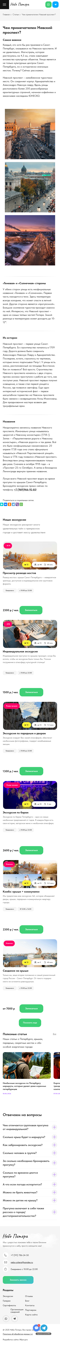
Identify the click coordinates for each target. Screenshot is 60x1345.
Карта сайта (31, 1314)
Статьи (16, 14)
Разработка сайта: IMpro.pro (15, 1339)
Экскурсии (8, 1296)
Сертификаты (9, 1305)
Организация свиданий (16, 1310)
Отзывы (29, 1296)
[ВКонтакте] (5, 504)
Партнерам (30, 1310)
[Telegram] (13, 504)
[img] (30, 634)
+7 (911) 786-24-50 (20, 1255)
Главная (6, 14)
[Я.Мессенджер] (1, 504)
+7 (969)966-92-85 (25, 489)
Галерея (6, 1300)
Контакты (29, 1305)
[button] (18, 1280)
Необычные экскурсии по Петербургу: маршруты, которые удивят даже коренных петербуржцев (24, 1086)
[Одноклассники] (9, 504)
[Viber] (17, 504)
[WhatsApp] (21, 504)
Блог (27, 1300)
